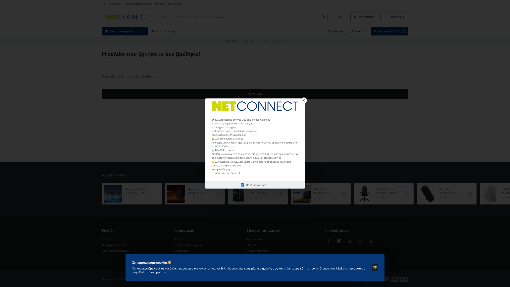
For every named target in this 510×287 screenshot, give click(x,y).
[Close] (304, 100)
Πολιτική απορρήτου (152, 272)
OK (375, 267)
